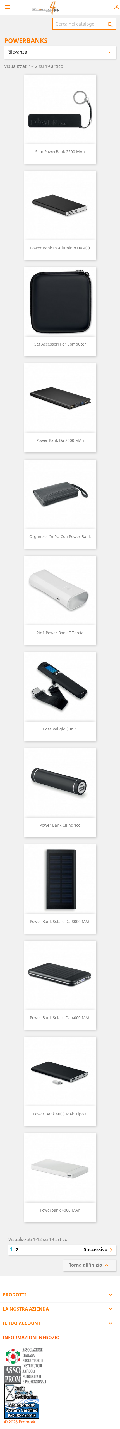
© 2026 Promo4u (20, 1422)
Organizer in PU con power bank (60, 536)
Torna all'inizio (89, 1265)
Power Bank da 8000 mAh (60, 440)
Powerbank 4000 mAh (60, 1210)
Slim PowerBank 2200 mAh (60, 151)
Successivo (99, 1250)
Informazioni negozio (31, 1337)
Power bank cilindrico (60, 825)
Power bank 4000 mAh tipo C (60, 1113)
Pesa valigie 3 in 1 (60, 729)
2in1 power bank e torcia (60, 632)
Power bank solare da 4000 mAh (60, 1017)
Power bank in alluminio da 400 (60, 248)
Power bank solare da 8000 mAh (60, 921)
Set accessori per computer (60, 344)
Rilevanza (60, 52)
